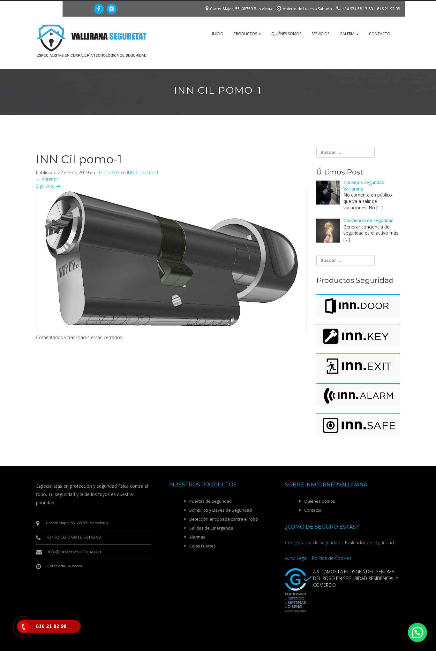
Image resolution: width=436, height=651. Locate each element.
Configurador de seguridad (312, 542)
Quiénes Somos (286, 33)
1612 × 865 (107, 172)
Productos (246, 33)
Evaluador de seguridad (369, 542)
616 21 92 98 (388, 9)
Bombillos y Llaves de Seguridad (220, 510)
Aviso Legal (296, 558)
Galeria (348, 33)
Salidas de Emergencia (211, 528)
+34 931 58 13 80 (357, 9)
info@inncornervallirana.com (75, 551)
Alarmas (197, 537)
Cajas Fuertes (202, 546)
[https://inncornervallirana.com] (92, 41)
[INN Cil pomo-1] (171, 257)
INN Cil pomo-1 (143, 172)
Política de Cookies (331, 558)
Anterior (47, 179)
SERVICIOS (320, 33)
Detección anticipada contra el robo (223, 519)
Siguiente (48, 186)
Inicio (217, 33)
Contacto (379, 33)
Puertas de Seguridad (210, 501)
